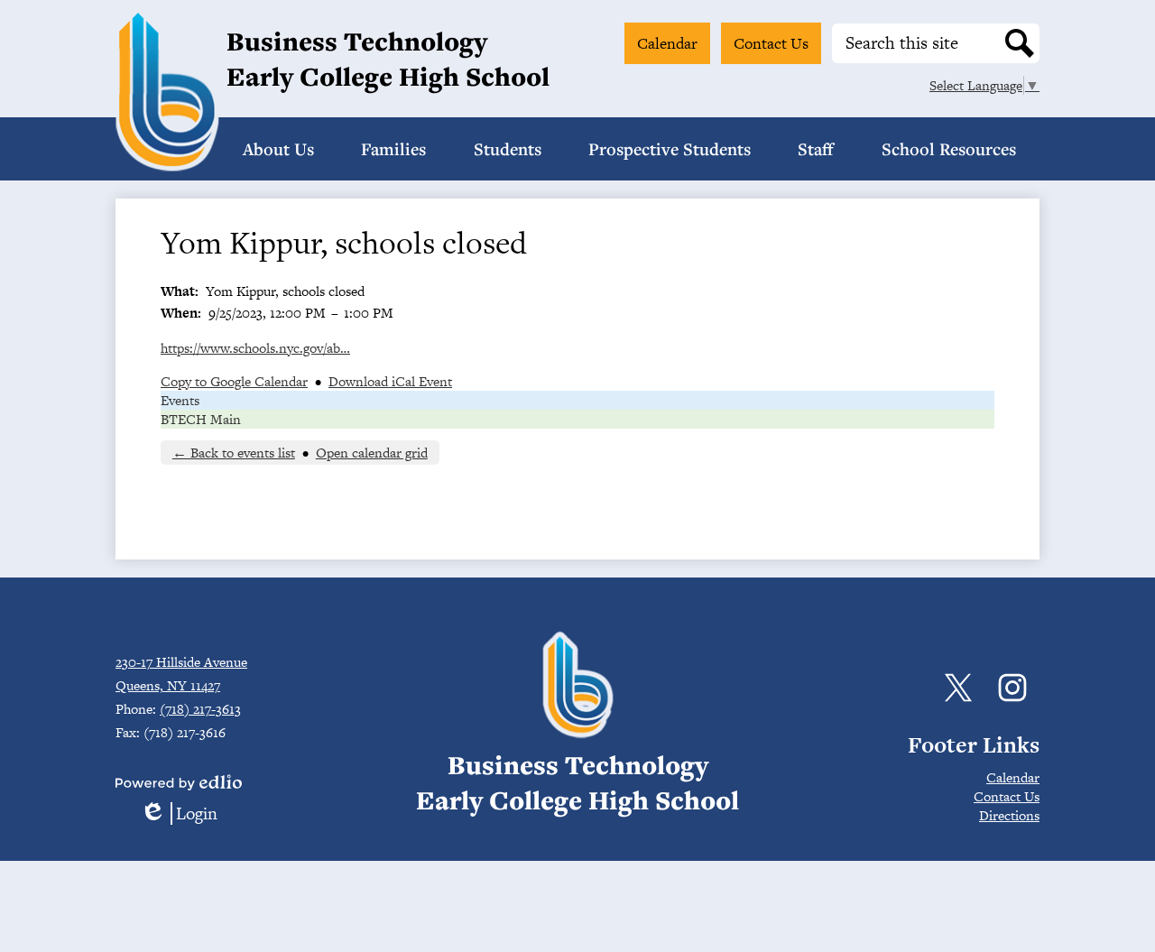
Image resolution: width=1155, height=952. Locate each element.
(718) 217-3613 (200, 708)
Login (178, 813)
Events (180, 400)
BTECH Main (201, 419)
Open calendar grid (372, 452)
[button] (278, 148)
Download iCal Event (390, 381)
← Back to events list (233, 452)
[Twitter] (958, 688)
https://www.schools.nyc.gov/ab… (255, 347)
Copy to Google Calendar (234, 381)
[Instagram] (1012, 688)
